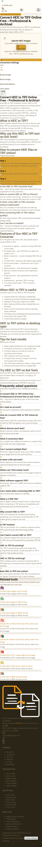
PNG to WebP (12, 783)
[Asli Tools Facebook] (21, 738)
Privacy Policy (7, 835)
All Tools (10, 757)
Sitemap (6, 841)
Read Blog (10, 764)
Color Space (4, 89)
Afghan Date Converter (15, 816)
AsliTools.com (25, 833)
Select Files (21, 48)
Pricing (9, 762)
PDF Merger (11, 819)
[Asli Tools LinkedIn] (21, 740)
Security (14, 838)
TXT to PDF (11, 795)
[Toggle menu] (38, 9)
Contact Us (11, 754)
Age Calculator (12, 826)
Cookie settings (31, 838)
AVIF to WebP (12, 786)
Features (10, 759)
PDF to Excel (11, 802)
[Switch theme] (21, 9)
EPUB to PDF (11, 805)
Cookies (21, 838)
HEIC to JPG (11, 776)
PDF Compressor (13, 821)
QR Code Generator (14, 824)
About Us (10, 752)
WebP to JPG (11, 778)
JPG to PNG (11, 773)
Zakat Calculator (13, 829)
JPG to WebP (11, 781)
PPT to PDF (11, 800)
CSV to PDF (11, 807)
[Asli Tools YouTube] (21, 743)
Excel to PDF (11, 797)
